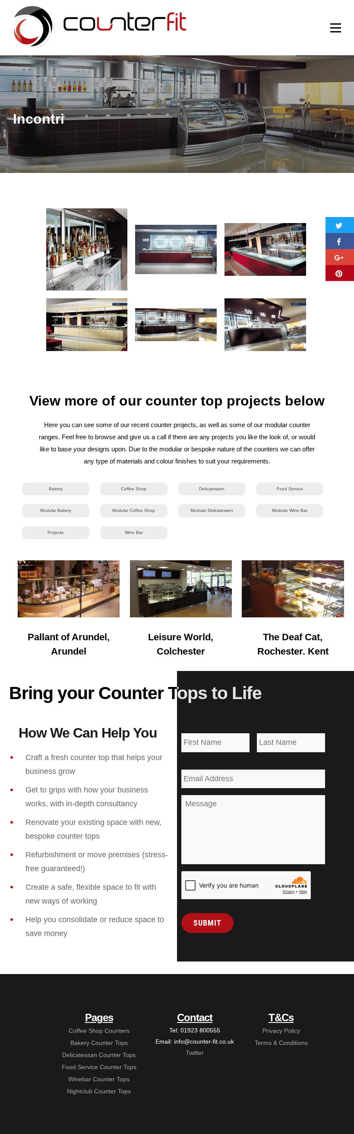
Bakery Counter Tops (99, 1042)
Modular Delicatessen (211, 510)
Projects (55, 532)
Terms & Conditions (281, 1042)
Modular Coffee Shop (133, 510)
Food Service (290, 488)
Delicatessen (211, 488)
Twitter (195, 1052)
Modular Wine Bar (289, 510)
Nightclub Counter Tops (99, 1091)
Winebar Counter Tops (99, 1079)
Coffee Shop (133, 488)
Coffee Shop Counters (99, 1030)
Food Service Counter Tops (99, 1067)
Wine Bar (134, 532)
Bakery (56, 488)
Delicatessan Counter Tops (99, 1054)
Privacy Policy (281, 1030)
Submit (207, 922)
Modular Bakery (55, 510)
